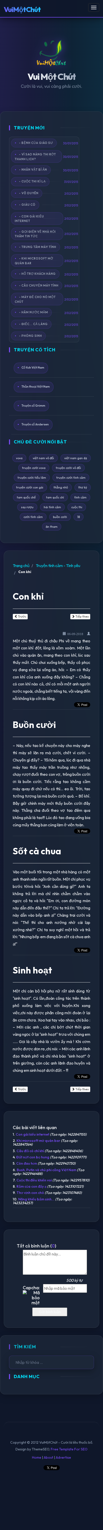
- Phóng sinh (30, 335)
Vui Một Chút (52, 76)
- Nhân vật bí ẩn (33, 169)
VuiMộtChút (22, 9)
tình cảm (80, 497)
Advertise (63, 1457)
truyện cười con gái (29, 487)
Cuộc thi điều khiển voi (34, 1180)
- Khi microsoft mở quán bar (34, 261)
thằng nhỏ (61, 487)
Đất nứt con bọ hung (32, 1157)
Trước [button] (21, 616)
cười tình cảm (33, 517)
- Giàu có (27, 204)
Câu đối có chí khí (30, 1151)
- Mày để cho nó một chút (35, 299)
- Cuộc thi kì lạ (32, 181)
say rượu (27, 507)
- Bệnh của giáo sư (36, 142)
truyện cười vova (34, 468)
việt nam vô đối (43, 458)
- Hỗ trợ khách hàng (37, 274)
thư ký (82, 487)
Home (36, 1457)
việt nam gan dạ (75, 458)
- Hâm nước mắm (33, 312)
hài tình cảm (52, 507)
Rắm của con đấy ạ (31, 1186)
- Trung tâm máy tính (37, 246)
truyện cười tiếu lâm (32, 477)
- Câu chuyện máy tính (38, 285)
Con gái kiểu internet (32, 1134)
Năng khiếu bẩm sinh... (36, 1199)
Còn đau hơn (26, 1163)
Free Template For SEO (69, 1449)
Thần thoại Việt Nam (36, 386)
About (48, 1457)
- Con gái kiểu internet (29, 218)
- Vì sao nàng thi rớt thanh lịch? (35, 156)
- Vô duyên (28, 193)
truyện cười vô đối (68, 468)
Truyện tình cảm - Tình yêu (58, 565)
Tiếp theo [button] (82, 616)
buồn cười (60, 517)
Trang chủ (21, 565)
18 (78, 517)
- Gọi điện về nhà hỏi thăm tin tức (35, 233)
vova (19, 458)
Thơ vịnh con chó (30, 1192)
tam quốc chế (26, 497)
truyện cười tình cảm (71, 477)
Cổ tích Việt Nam (33, 367)
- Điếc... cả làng (33, 324)
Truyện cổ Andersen (35, 424)
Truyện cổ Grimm (33, 405)
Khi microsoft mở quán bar (38, 1140)
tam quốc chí (55, 497)
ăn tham (52, 527)
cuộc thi (76, 507)
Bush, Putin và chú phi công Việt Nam (46, 1170)
